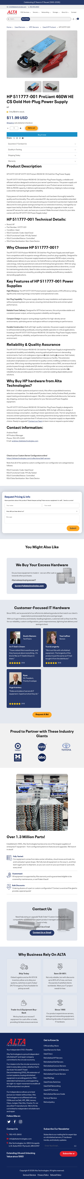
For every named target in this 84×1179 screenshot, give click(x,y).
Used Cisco (48, 1054)
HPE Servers (34, 27)
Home (9, 27)
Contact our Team (35, 421)
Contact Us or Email (42, 933)
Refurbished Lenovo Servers (55, 1066)
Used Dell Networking (52, 1086)
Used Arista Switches (52, 1082)
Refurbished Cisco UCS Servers (56, 1070)
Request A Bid (42, 715)
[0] (76, 19)
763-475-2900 (15, 1135)
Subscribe (68, 1154)
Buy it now (42, 135)
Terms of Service (50, 1098)
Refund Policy (55, 1175)
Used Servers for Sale (52, 1050)
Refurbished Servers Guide (54, 1094)
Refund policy (49, 1102)
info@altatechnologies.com (20, 1139)
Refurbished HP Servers (53, 1058)
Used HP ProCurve (51, 1090)
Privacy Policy (43, 1175)
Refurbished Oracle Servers (55, 1074)
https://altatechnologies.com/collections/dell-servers (28, 458)
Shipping (10, 123)
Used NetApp (49, 1078)
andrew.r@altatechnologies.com (25, 441)
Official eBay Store (51, 1046)
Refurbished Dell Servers (53, 1062)
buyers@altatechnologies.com (29, 586)
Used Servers (20, 27)
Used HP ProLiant (49, 27)
